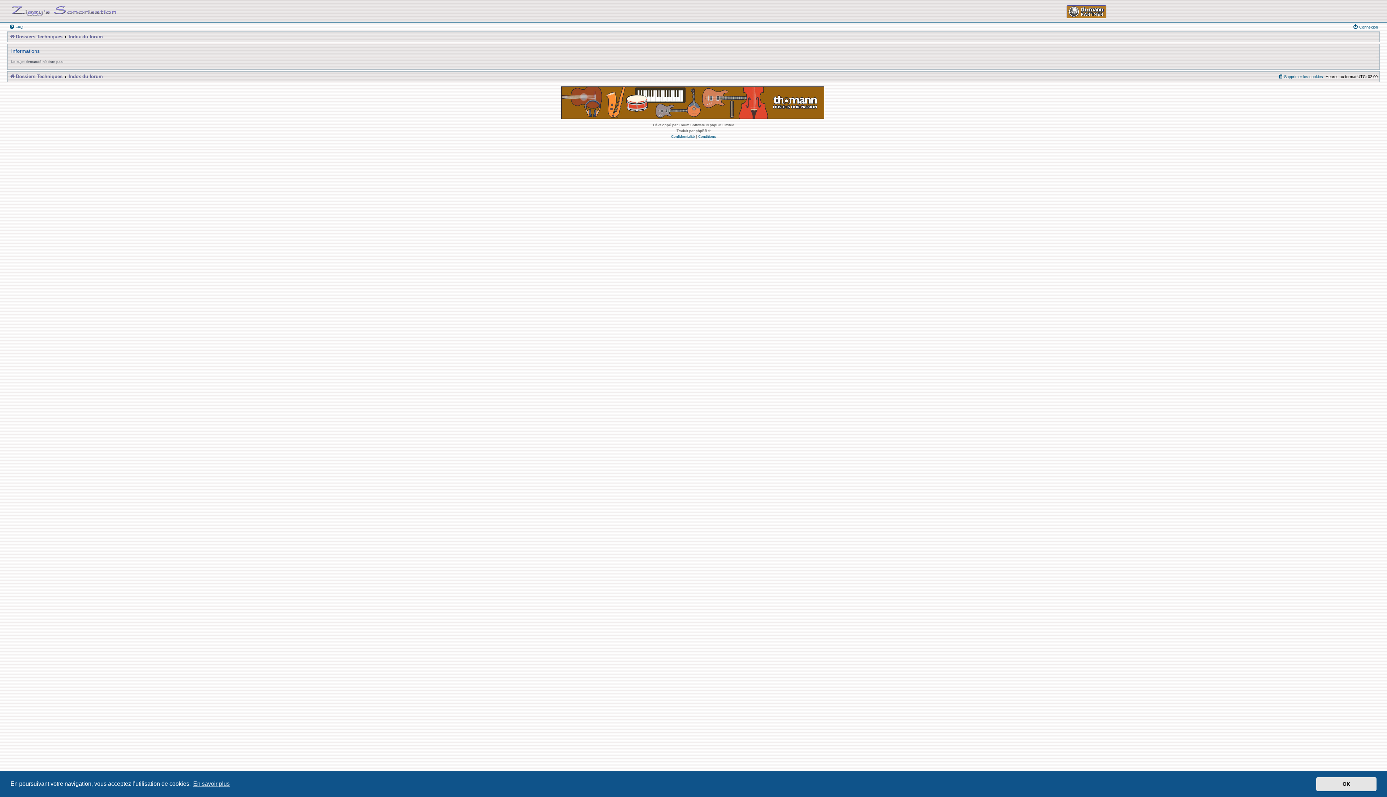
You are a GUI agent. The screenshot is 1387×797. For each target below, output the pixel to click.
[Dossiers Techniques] (64, 9)
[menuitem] (16, 27)
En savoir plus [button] (211, 784)
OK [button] (1346, 784)
